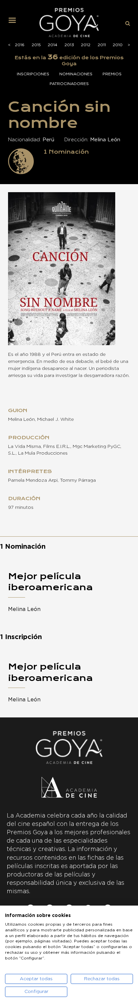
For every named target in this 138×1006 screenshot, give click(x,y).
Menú (14, 22)
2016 (19, 45)
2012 (85, 45)
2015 (36, 45)
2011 (101, 45)
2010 (118, 45)
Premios (112, 74)
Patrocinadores (69, 84)
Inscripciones (33, 74)
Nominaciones (75, 74)
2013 (69, 45)
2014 (52, 45)
